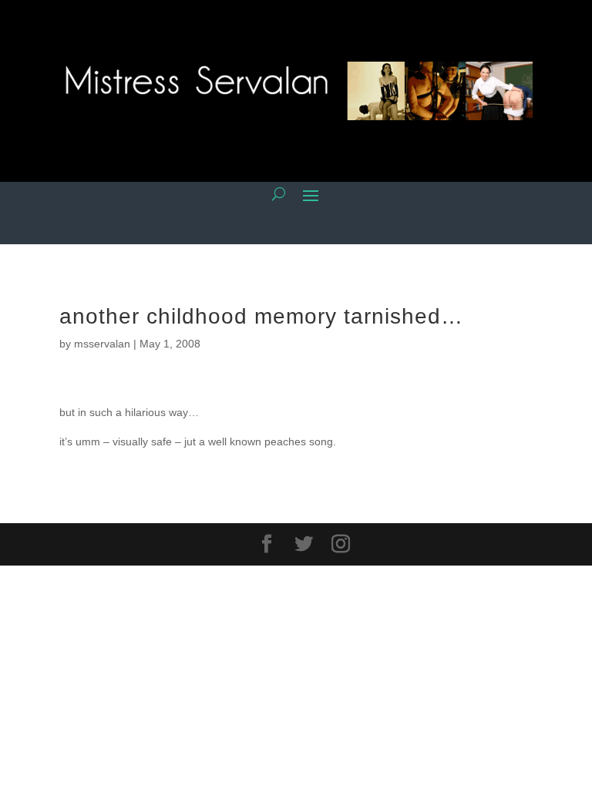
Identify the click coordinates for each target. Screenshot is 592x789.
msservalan (102, 343)
